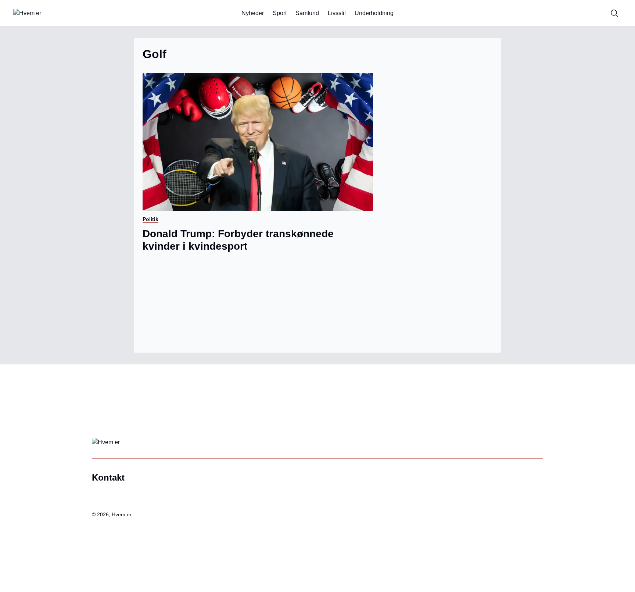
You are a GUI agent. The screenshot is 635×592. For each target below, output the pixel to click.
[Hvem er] (58, 13)
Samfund (307, 13)
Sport (280, 13)
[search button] (614, 13)
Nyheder (252, 13)
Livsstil (337, 13)
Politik (150, 219)
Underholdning (374, 13)
